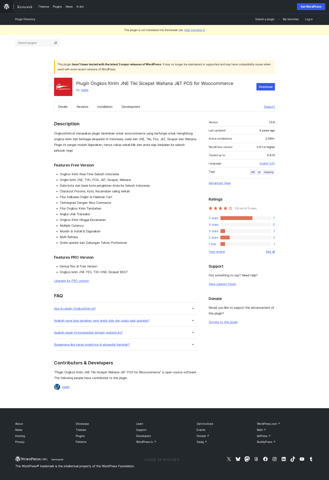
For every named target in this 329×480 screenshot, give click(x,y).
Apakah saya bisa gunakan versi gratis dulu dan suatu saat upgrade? (101, 320)
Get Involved (205, 423)
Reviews (82, 107)
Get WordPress (311, 6)
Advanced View (220, 183)
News (18, 429)
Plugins (80, 436)
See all (270, 252)
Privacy (20, 441)
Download (265, 86)
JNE (253, 172)
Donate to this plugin (223, 322)
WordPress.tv (146, 441)
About (19, 423)
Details (63, 107)
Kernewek (57, 459)
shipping (268, 172)
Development (130, 107)
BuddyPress (266, 441)
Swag (202, 441)
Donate (203, 436)
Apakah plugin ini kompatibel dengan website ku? (88, 332)
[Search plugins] (55, 43)
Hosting (20, 436)
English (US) (267, 163)
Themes (81, 429)
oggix (85, 90)
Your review (217, 252)
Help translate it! (194, 30)
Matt (261, 429)
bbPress (264, 436)
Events (201, 429)
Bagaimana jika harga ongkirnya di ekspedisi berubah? (92, 344)
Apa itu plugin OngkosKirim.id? (75, 308)
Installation (105, 107)
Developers (143, 436)
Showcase (82, 423)
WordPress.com (268, 423)
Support (269, 107)
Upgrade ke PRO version (71, 281)
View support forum (222, 284)
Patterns (81, 441)
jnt (259, 172)
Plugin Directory (25, 19)
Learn (139, 423)
